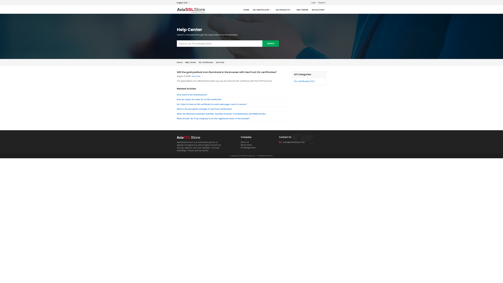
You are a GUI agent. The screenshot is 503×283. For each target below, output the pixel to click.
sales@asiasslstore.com (294, 142)
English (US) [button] (182, 2)
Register (322, 2)
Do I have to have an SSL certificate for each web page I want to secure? (212, 104)
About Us (245, 142)
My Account (318, 10)
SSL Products (283, 10)
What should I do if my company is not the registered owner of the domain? (213, 118)
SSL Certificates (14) (304, 81)
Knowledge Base (248, 147)
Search (270, 43)
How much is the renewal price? (192, 94)
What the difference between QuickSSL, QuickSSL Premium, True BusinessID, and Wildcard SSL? (221, 114)
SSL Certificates (261, 10)
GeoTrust (220, 62)
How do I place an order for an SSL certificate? (199, 99)
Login (313, 2)
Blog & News (246, 145)
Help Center (302, 10)
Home (246, 10)
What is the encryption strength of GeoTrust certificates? (204, 109)
